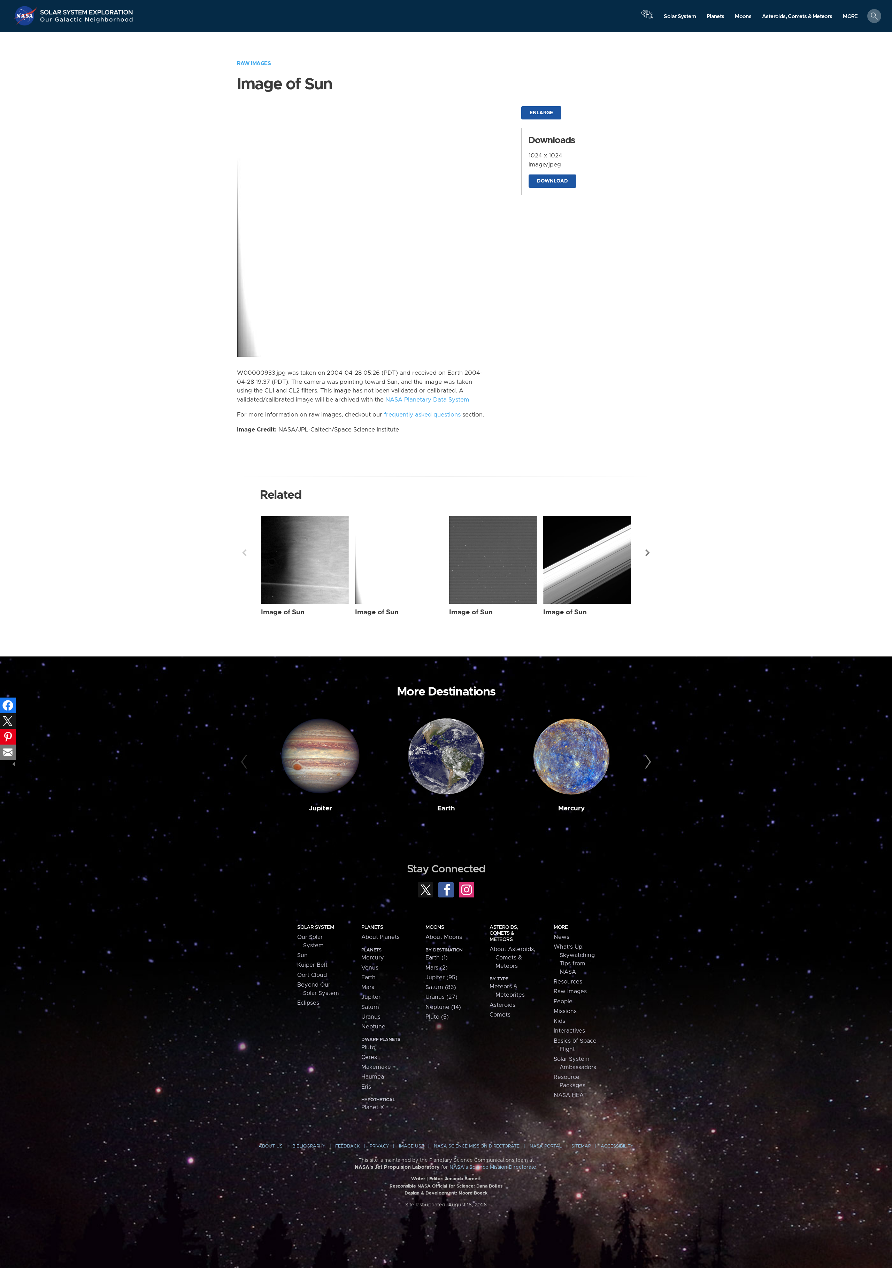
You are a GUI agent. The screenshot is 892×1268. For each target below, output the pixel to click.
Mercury (571, 808)
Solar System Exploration (87, 10)
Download (552, 181)
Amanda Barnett (463, 1179)
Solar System (315, 927)
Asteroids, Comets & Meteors (504, 933)
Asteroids (502, 1005)
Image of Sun (283, 612)
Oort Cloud (312, 975)
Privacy (379, 1146)
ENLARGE (541, 112)
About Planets (380, 937)
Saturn (370, 1007)
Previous (244, 552)
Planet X (372, 1107)
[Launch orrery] (647, 17)
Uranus (370, 1017)
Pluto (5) (437, 1017)
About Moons (443, 937)
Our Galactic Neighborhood (87, 21)
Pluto (368, 1047)
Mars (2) (436, 968)
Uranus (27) (441, 997)
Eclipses (308, 1003)
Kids (559, 1021)
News (561, 937)
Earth (446, 808)
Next (648, 552)
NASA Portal (546, 1146)
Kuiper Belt (312, 965)
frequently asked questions (422, 415)
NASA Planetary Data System (427, 400)
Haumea (372, 1077)
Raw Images (254, 63)
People (563, 1001)
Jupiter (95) (441, 977)
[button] (850, 16)
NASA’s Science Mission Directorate (492, 1167)
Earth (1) (436, 957)
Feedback (347, 1146)
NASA (26, 15)
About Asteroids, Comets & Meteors (512, 958)
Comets (500, 1015)
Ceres (369, 1057)
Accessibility (617, 1146)
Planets (372, 927)
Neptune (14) (443, 1007)
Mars (367, 987)
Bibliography (308, 1146)
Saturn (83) (440, 987)
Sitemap (581, 1146)
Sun (302, 955)
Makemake (376, 1067)
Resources (568, 982)
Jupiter (320, 808)
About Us (271, 1146)
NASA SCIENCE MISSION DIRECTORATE (477, 1146)
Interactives (569, 1031)
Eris (366, 1087)
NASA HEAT (570, 1095)
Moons (434, 927)
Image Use (411, 1146)
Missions (565, 1011)
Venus (369, 968)
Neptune (373, 1026)
